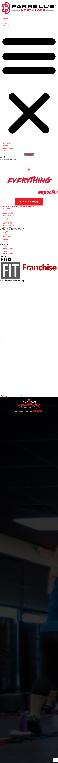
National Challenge (8, 22)
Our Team (5, 18)
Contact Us (6, 25)
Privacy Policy (3, 396)
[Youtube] (9, 259)
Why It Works (6, 17)
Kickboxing (6, 210)
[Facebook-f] (2, 259)
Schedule (5, 20)
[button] (29, 84)
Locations (5, 246)
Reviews (5, 23)
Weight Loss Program (8, 215)
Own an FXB (6, 250)
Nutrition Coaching (8, 213)
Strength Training (7, 212)
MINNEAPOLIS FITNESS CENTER (17, 206)
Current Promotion (8, 236)
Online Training (7, 217)
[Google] (5, 259)
